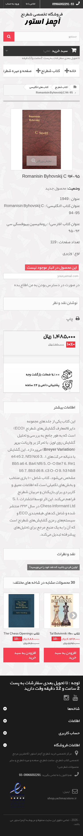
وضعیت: (73, 188)
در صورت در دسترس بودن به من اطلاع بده (47, 285)
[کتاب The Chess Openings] (21, 611)
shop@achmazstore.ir (62, 798)
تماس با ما (30, 3)
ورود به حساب (12, 3)
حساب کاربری (69, 733)
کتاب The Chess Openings (21, 633)
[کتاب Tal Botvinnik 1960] (62, 611)
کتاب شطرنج (50, 71)
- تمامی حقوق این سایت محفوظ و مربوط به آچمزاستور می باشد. (45, 822)
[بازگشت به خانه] (75, 87)
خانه (72, 71)
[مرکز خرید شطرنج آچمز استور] (41, 19)
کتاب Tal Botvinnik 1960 (65, 633)
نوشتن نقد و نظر (64, 302)
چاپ (69, 318)
